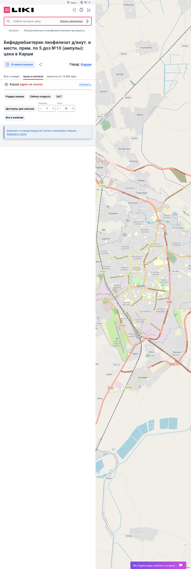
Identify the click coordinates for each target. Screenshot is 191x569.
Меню (7, 10)
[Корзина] (88, 10)
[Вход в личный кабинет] (74, 10)
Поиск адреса (6, 84)
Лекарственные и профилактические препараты (54, 30)
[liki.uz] (23, 10)
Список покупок (81, 10)
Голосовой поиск (87, 21)
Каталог (14, 30)
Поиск (8, 21)
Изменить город (16, 134)
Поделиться (40, 64)
